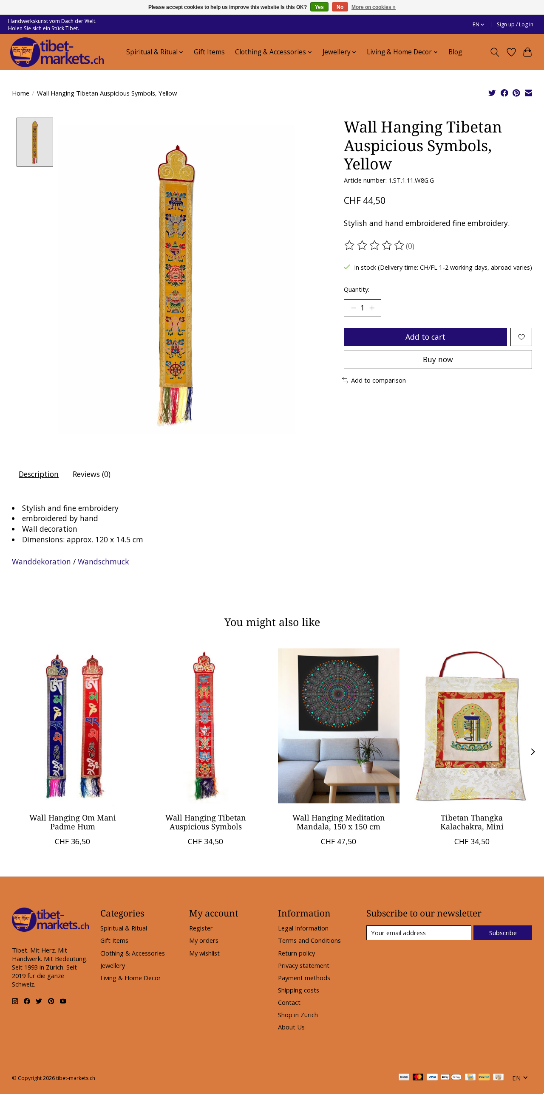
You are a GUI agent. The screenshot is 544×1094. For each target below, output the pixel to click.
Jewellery (112, 965)
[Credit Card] (470, 1078)
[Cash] (498, 1078)
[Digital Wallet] (451, 1078)
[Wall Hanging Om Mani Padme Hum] (72, 725)
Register (201, 928)
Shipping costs (298, 990)
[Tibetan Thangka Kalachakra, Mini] (472, 725)
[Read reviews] (375, 245)
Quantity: (356, 289)
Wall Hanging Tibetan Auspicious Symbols (205, 822)
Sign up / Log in (515, 24)
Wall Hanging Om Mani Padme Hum (72, 822)
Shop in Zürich (298, 1014)
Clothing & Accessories (132, 953)
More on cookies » (373, 7)
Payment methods (304, 977)
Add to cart (425, 337)
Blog (455, 52)
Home (20, 93)
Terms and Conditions (309, 940)
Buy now (438, 359)
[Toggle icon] (494, 52)
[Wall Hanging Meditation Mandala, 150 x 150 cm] (339, 725)
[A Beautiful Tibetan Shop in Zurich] (57, 52)
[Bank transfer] (404, 1078)
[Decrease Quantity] (354, 308)
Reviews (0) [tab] (91, 474)
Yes (319, 7)
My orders (203, 940)
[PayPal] (484, 1078)
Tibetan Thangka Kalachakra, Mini (471, 822)
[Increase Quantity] (372, 308)
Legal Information (303, 928)
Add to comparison (378, 380)
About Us (291, 1027)
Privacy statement (303, 965)
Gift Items (209, 52)
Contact (289, 1002)
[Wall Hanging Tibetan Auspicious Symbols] (205, 725)
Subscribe (503, 932)
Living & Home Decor (130, 977)
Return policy (296, 953)
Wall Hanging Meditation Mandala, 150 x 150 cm (338, 822)
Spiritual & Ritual (123, 928)
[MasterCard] (418, 1078)
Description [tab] (39, 474)
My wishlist (204, 953)
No (340, 7)
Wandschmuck (103, 561)
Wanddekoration (41, 561)
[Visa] (432, 1078)
